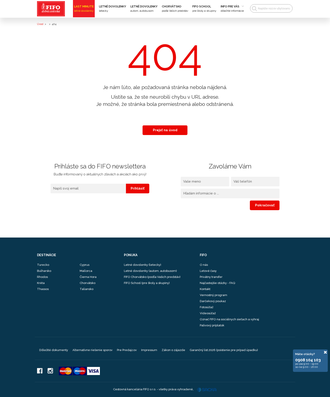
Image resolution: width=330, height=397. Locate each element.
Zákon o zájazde (173, 350)
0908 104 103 (308, 360)
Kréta (41, 283)
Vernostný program (213, 295)
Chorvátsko (175, 8)
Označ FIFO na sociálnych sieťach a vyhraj (229, 319)
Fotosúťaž (206, 307)
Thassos (43, 289)
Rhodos (42, 277)
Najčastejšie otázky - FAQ (217, 283)
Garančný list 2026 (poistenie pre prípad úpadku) (224, 350)
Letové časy (208, 271)
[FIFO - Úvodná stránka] (52, 8)
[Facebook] (39, 371)
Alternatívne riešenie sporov (92, 350)
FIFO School (204, 8)
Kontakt (205, 289)
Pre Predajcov (127, 350)
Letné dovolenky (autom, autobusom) (150, 271)
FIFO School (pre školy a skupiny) (147, 283)
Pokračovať (265, 205)
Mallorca (86, 271)
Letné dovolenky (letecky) (142, 264)
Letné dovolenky (112, 8)
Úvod (40, 24)
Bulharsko (44, 271)
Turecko (43, 264)
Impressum (149, 350)
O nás (204, 264)
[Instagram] (50, 371)
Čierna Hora (88, 277)
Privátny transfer (211, 277)
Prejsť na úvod (165, 130)
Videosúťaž (208, 313)
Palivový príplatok (212, 325)
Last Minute (84, 8)
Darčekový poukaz (213, 301)
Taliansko (86, 289)
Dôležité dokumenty (53, 350)
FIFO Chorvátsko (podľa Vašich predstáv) (152, 277)
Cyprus (84, 264)
